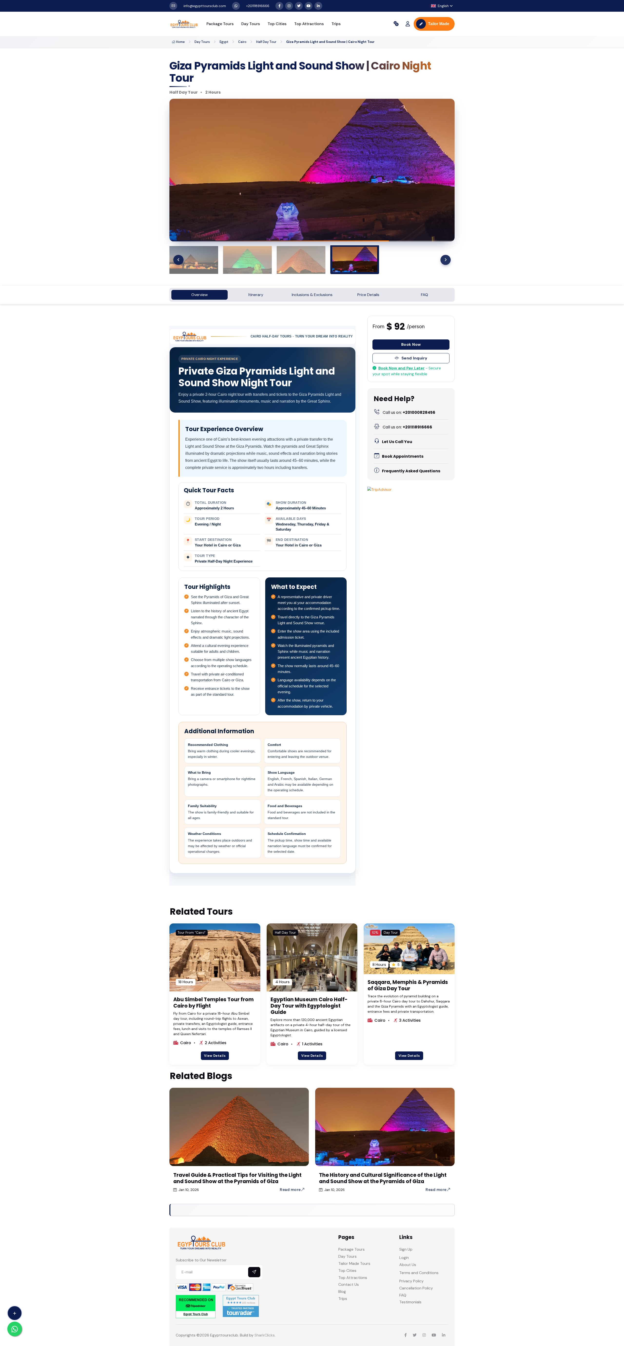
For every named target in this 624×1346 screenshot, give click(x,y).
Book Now (411, 344)
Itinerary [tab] (255, 294)
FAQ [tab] (424, 294)
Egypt (224, 42)
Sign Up (405, 1249)
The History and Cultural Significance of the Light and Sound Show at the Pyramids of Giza (383, 1178)
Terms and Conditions (419, 1272)
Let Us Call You (397, 441)
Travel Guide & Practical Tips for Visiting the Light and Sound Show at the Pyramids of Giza (237, 1178)
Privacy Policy (411, 1281)
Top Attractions (309, 23)
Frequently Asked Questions (411, 471)
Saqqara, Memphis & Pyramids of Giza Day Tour (408, 985)
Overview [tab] (199, 294)
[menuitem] (269, 259)
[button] (442, 6)
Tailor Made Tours (354, 1263)
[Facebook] (279, 6)
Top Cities (277, 23)
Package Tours (220, 23)
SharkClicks (264, 1335)
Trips (336, 23)
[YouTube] (308, 6)
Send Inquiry (414, 357)
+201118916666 (407, 427)
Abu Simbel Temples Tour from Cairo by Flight (213, 1002)
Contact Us (348, 1284)
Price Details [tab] (368, 294)
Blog (342, 1291)
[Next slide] (445, 260)
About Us (407, 1264)
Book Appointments (402, 456)
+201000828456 (409, 412)
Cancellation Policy (416, 1288)
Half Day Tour (266, 42)
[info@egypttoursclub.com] (173, 6)
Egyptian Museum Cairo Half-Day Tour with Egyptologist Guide (309, 1006)
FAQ (402, 1295)
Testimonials (410, 1302)
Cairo (242, 42)
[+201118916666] (236, 6)
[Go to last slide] (178, 260)
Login (404, 1257)
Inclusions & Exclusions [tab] (312, 294)
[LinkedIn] (318, 6)
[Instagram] (289, 6)
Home (180, 42)
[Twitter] (299, 6)
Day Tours (250, 23)
